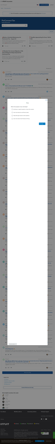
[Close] (46, 100)
